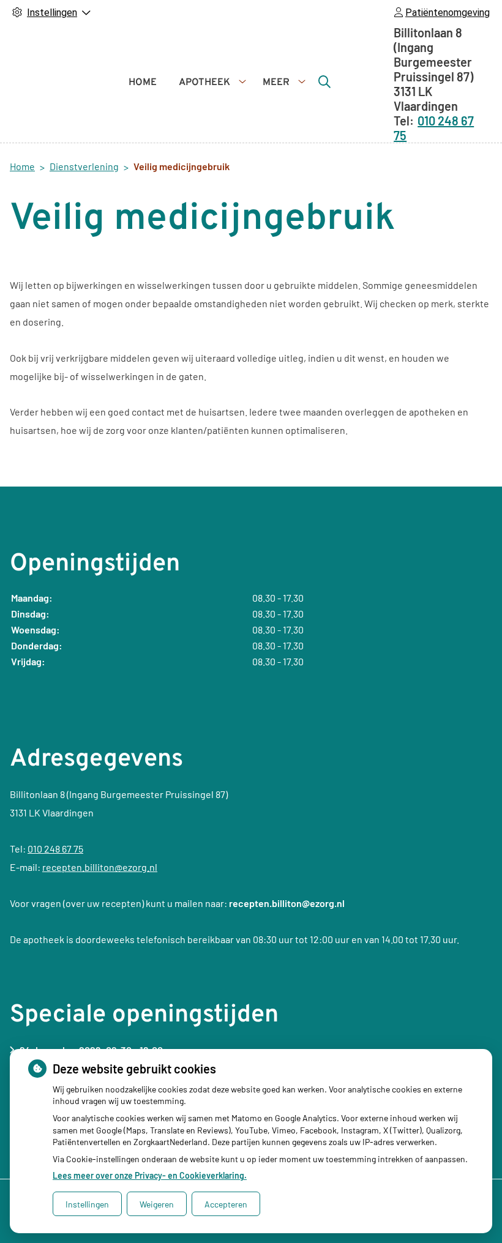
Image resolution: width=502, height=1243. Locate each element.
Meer (276, 83)
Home (143, 83)
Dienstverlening (84, 166)
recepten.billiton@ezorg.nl (99, 867)
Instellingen (87, 1204)
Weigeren (157, 1204)
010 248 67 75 (55, 848)
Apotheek (204, 83)
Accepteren (225, 1204)
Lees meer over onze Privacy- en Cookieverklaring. (150, 1175)
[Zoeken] (324, 81)
